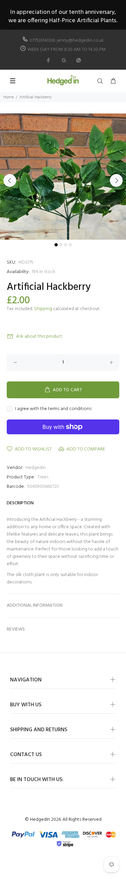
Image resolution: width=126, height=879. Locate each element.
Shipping (43, 309)
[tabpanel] (63, 176)
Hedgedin (36, 468)
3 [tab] (65, 244)
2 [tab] (60, 244)
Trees (42, 477)
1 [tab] (56, 244)
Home (8, 97)
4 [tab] (70, 244)
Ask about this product (39, 336)
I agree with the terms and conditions (53, 409)
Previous (9, 180)
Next (116, 180)
